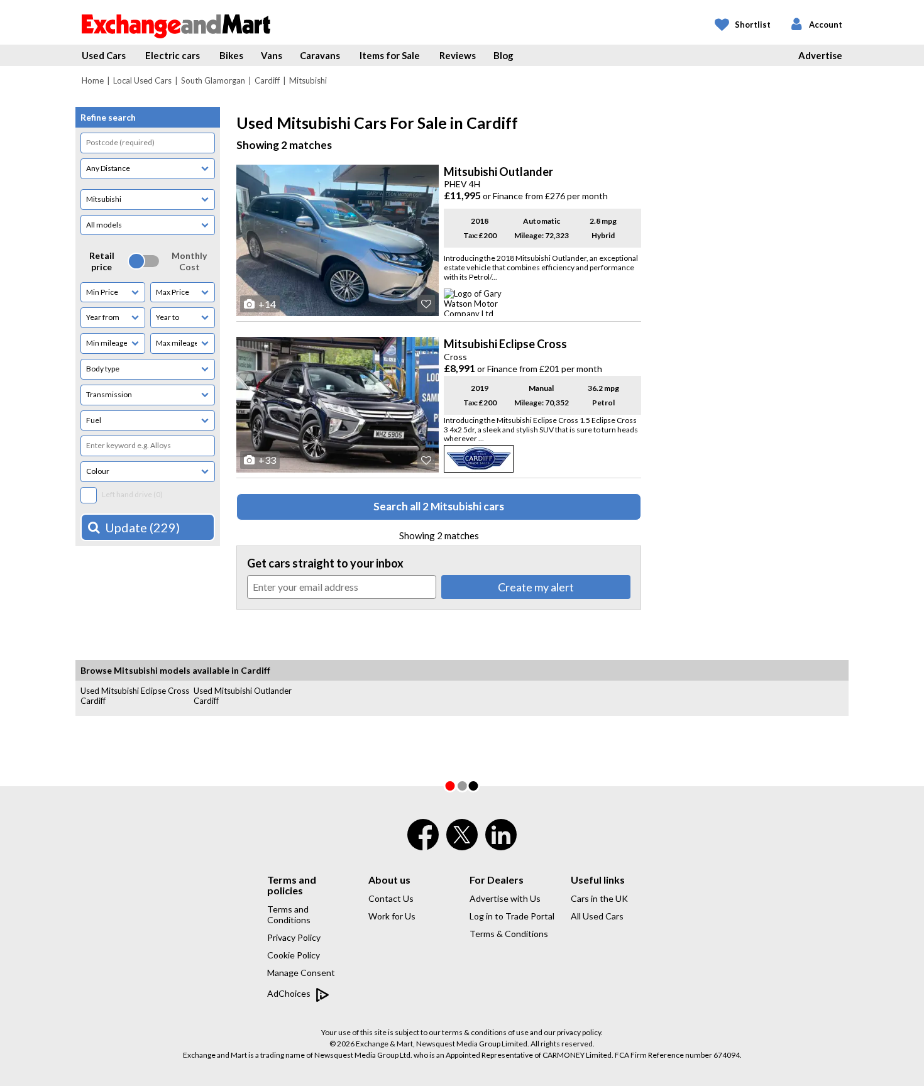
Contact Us (391, 898)
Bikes (231, 55)
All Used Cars (597, 916)
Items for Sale (390, 55)
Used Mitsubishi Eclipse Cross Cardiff (134, 696)
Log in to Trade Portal (512, 916)
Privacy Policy (294, 937)
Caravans (320, 55)
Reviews (457, 55)
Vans (271, 55)
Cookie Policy (293, 955)
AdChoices (289, 993)
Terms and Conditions (289, 914)
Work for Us (391, 916)
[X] (462, 847)
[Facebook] (423, 843)
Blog (503, 55)
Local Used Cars (142, 80)
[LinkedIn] (501, 843)
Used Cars (104, 55)
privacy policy (579, 1032)
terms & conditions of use (485, 1032)
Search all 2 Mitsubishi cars (438, 506)
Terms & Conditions (509, 933)
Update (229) (142, 527)
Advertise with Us (505, 898)
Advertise (820, 55)
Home (93, 80)
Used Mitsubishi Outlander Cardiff (243, 696)
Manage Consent (301, 972)
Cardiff (267, 80)
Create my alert (536, 587)
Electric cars (172, 55)
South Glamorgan (213, 80)
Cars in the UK (599, 898)
